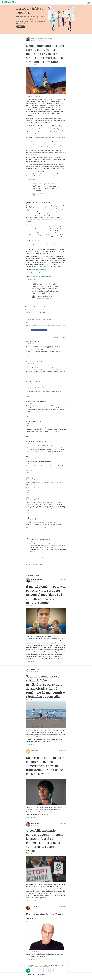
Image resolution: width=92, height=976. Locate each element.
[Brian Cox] (46, 792)
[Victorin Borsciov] (30, 441)
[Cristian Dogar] (27, 498)
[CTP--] (46, 936)
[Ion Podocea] (29, 361)
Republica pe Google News (38, 269)
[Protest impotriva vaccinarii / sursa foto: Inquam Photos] (46, 869)
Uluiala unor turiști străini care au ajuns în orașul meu (44, 965)
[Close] (65, 974)
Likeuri (63, 337)
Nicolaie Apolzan (44, 539)
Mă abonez (42, 312)
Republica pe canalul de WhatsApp (41, 276)
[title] (34, 195)
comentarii (62, 579)
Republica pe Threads (37, 273)
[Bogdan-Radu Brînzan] (28, 39)
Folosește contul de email (54, 330)
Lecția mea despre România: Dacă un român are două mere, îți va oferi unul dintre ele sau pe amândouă (46, 187)
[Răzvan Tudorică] (30, 401)
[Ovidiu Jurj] (29, 381)
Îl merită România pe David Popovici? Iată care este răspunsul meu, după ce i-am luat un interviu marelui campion (46, 595)
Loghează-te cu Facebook (39, 330)
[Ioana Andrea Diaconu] (31, 461)
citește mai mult (29, 353)
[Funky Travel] (28, 670)
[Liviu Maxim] (29, 421)
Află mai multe (20, 26)
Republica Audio (52, 568)
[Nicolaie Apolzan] (34, 539)
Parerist (32, 518)
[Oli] (27, 478)
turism (33, 568)
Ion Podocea (37, 361)
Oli (31, 478)
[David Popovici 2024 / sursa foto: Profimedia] (46, 621)
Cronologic (55, 337)
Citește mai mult (31, 661)
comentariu (62, 669)
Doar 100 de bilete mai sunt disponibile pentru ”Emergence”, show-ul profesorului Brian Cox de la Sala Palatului (46, 766)
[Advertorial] (28, 751)
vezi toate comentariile (46, 557)
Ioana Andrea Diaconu (44, 461)
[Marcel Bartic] (28, 824)
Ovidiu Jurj (35, 381)
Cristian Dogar (34, 498)
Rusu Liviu (35, 341)
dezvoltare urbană (42, 568)
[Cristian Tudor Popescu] (28, 908)
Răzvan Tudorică (40, 401)
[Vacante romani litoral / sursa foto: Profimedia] (46, 714)
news (28, 568)
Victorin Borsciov (40, 441)
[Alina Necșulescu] (28, 580)
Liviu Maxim (36, 421)
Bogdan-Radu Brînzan (44, 296)
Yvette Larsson (42, 194)
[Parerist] (27, 518)
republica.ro (8, 2)
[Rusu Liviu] (29, 341)
